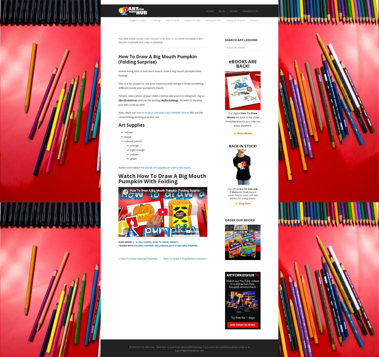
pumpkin (192, 245)
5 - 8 (135, 242)
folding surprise (144, 245)
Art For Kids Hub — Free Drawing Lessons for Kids (133, 11)
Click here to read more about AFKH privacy (179, 347)
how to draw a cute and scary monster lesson (162, 112)
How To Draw (160, 242)
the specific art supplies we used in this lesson (165, 167)
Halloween (144, 242)
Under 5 (174, 242)
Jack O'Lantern (178, 245)
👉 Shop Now (242, 203)
